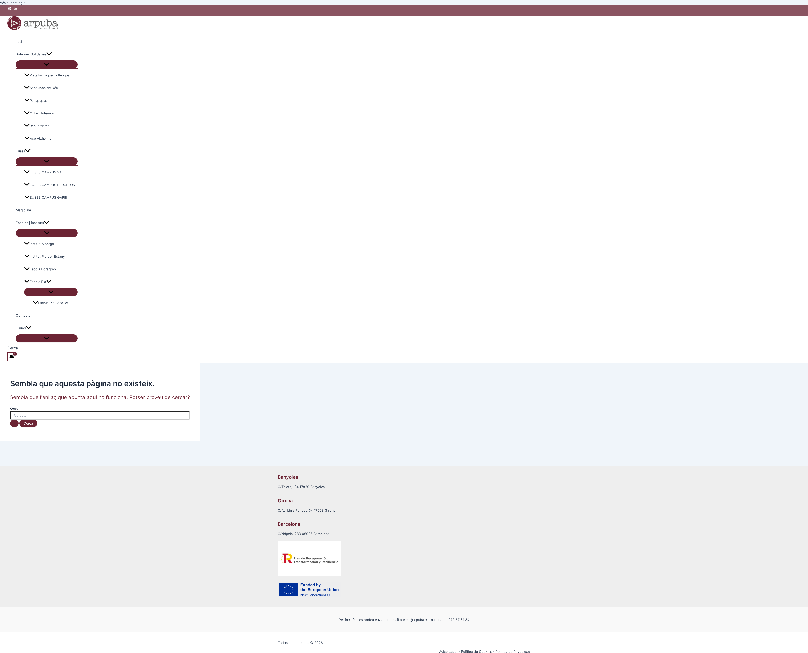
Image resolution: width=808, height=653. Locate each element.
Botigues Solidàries (31, 54)
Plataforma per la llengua (50, 75)
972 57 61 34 (458, 620)
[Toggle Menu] (47, 64)
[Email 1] (15, 9)
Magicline (23, 210)
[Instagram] (9, 9)
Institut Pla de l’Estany (47, 256)
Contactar (24, 315)
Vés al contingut (13, 3)
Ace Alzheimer (41, 138)
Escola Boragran (43, 269)
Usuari (21, 328)
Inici (19, 41)
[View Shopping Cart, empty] (11, 356)
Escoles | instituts (30, 223)
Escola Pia (38, 282)
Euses (20, 151)
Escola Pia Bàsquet (53, 303)
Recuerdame (39, 126)
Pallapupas (38, 100)
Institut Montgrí (42, 244)
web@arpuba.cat (416, 620)
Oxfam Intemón (42, 113)
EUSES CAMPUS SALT (47, 172)
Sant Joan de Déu (44, 88)
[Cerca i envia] (14, 423)
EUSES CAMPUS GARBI (48, 197)
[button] (49, 54)
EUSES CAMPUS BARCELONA (54, 185)
